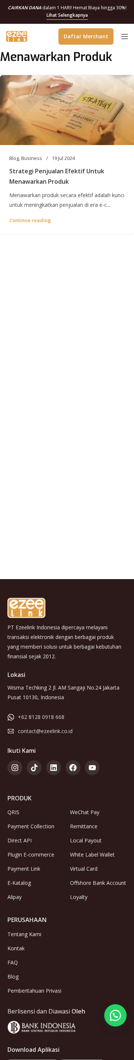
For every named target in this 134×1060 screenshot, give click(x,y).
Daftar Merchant (86, 36)
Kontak (16, 948)
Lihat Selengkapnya (67, 15)
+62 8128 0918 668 (41, 716)
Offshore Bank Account (98, 882)
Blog (14, 158)
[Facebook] (73, 767)
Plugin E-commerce (30, 854)
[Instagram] (14, 767)
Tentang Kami (24, 934)
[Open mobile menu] (124, 36)
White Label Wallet (92, 854)
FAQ (12, 962)
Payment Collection (30, 826)
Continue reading (30, 220)
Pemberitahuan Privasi (34, 990)
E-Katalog (19, 882)
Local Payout (86, 840)
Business (31, 158)
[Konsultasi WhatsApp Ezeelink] (115, 1015)
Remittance (84, 826)
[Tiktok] (34, 767)
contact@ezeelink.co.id (45, 731)
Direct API (19, 840)
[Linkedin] (53, 767)
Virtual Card (84, 868)
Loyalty (78, 896)
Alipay (14, 896)
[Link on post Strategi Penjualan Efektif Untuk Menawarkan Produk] (67, 110)
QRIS (13, 812)
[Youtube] (92, 767)
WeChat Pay (84, 812)
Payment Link (23, 868)
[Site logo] (17, 36)
